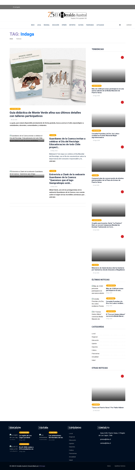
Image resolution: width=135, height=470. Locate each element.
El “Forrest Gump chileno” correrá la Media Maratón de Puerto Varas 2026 (115, 316)
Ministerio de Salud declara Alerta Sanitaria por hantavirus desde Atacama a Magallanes (108, 269)
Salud (93, 360)
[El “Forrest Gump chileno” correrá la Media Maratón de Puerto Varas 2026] (98, 316)
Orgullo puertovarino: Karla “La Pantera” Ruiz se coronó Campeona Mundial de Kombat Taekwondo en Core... (107, 225)
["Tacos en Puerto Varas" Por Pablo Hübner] (108, 387)
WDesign (42, 466)
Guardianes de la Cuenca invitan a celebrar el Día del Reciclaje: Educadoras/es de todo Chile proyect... (67, 143)
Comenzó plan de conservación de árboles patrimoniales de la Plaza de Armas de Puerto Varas (108, 180)
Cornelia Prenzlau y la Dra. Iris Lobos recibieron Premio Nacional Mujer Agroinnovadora (105, 135)
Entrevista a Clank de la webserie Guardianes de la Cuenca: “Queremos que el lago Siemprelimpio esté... (67, 178)
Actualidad (100, 25)
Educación (55, 25)
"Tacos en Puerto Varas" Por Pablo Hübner (108, 408)
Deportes (72, 25)
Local (39, 25)
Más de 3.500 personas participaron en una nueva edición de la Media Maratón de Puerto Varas (108, 91)
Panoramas (90, 25)
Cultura (80, 25)
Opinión (64, 25)
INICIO (32, 25)
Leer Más (52, 161)
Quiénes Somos (120, 466)
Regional (47, 25)
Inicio (11, 39)
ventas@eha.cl (105, 443)
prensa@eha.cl (105, 439)
